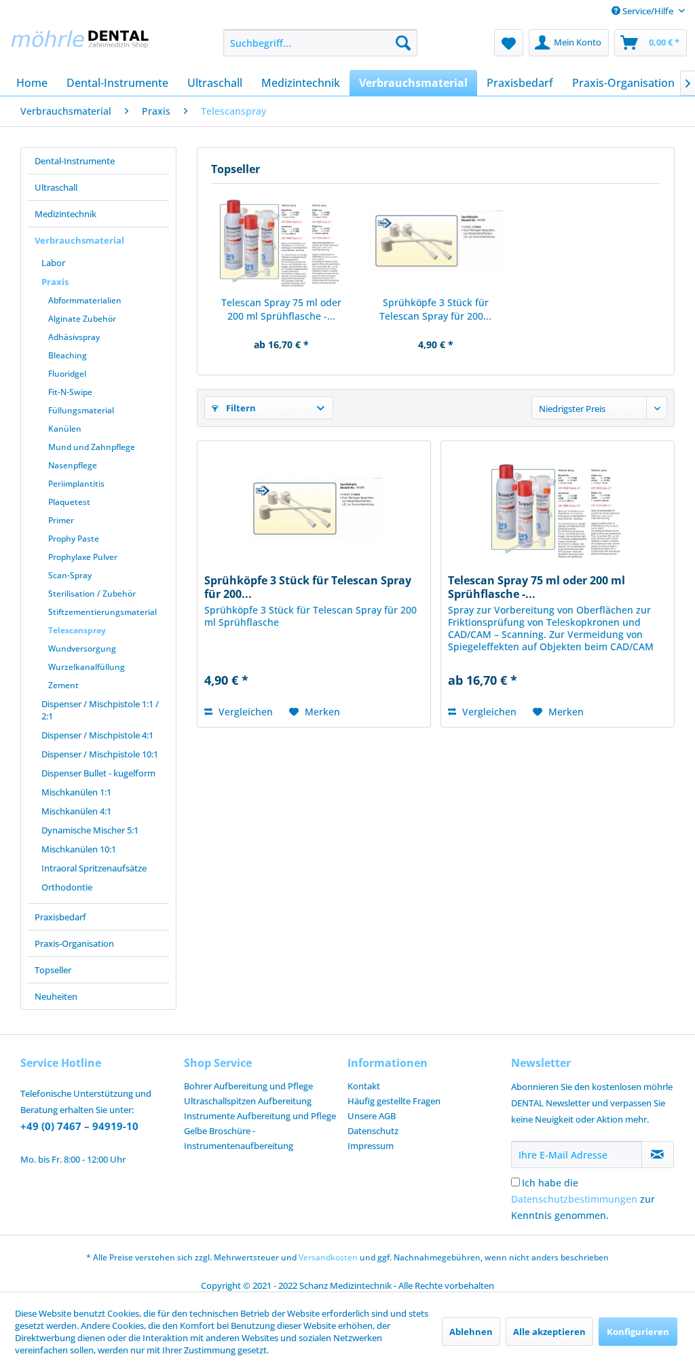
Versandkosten (328, 1257)
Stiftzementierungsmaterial (102, 612)
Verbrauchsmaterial (79, 240)
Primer (61, 520)
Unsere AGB (372, 1116)
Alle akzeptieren (549, 1332)
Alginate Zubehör (82, 318)
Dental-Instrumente (75, 161)
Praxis (55, 282)
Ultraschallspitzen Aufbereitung (248, 1101)
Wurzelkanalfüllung (86, 667)
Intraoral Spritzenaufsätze (94, 868)
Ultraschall (56, 187)
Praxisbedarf (60, 917)
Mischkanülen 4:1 (76, 811)
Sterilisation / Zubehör (92, 593)
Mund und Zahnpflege (91, 447)
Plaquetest (69, 502)
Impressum (371, 1146)
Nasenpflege (72, 465)
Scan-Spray (70, 575)
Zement (63, 685)
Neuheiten (56, 996)
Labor (53, 263)
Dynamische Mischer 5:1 (89, 830)
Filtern (240, 408)
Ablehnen (471, 1332)
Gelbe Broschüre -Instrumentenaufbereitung (238, 1138)
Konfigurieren (638, 1332)
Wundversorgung (82, 648)
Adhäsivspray (74, 337)
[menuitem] (320, 42)
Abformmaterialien (84, 300)
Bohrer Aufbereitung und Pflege (248, 1086)
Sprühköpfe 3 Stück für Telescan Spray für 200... (435, 309)
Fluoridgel (67, 373)
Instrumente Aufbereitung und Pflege (260, 1116)
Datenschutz (373, 1131)
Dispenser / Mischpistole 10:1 (99, 754)
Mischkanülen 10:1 (78, 849)
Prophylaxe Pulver (82, 557)
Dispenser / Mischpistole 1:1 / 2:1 (100, 710)
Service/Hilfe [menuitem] (647, 11)
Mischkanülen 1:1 (76, 792)
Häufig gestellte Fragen (394, 1101)
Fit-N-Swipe (70, 392)
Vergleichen (244, 711)
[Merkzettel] (508, 42)
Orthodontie (66, 887)
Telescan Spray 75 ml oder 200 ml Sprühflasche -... (281, 309)
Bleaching (67, 355)
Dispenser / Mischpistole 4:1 (97, 735)
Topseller (53, 970)
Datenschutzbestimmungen (574, 1198)
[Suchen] (403, 42)
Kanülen (64, 428)
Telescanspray (77, 630)
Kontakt (364, 1086)
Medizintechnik (65, 214)
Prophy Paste (73, 538)
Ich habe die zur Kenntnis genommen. (583, 1199)
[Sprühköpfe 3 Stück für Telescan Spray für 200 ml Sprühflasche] (435, 241)
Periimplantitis (76, 483)
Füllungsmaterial (81, 410)
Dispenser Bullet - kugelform (98, 773)
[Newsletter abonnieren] (657, 1154)
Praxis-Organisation (74, 943)
